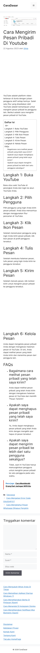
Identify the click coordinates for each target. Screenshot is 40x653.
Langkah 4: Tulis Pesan (15, 137)
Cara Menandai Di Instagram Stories (19, 606)
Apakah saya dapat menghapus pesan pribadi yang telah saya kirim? (20, 157)
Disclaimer (8, 624)
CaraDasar (10, 5)
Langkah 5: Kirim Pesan (15, 140)
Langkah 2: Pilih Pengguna (17, 132)
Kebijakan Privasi (10, 628)
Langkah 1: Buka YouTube (16, 129)
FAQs (7, 146)
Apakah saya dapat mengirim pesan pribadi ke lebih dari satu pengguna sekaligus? (20, 165)
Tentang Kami (9, 635)
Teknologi (10, 495)
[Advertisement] (20, 73)
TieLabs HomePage (12, 639)
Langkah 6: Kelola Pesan (16, 143)
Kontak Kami (8, 632)
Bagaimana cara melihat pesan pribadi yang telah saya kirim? (20, 150)
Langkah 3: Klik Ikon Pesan (17, 135)
